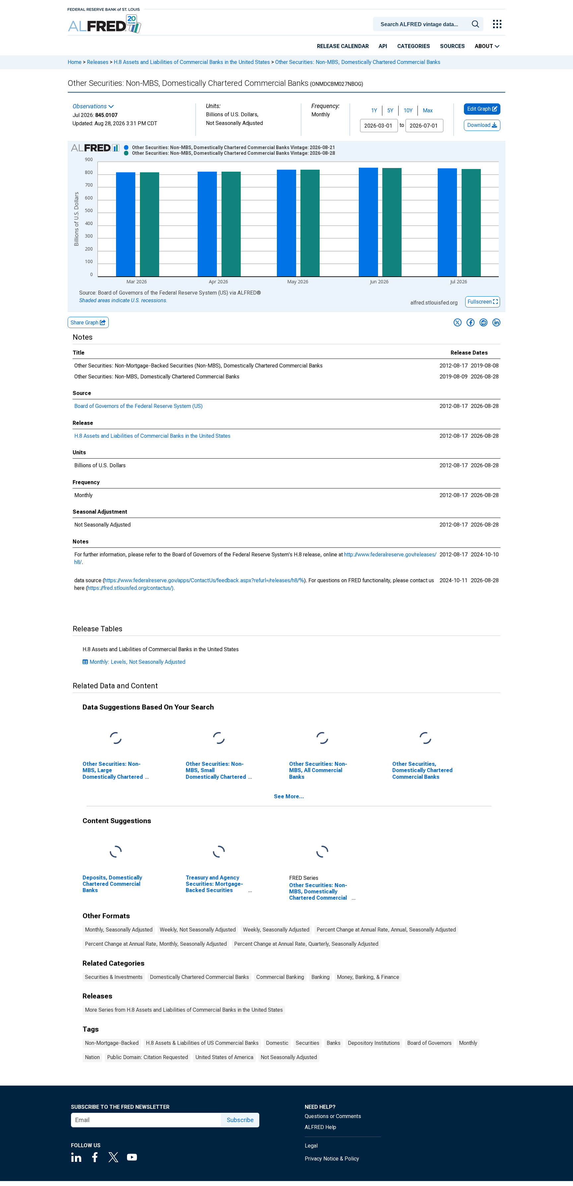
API (383, 46)
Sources (452, 46)
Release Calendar (343, 46)
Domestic (277, 1043)
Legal (311, 1146)
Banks (334, 1043)
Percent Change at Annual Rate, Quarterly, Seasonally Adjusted (306, 944)
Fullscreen (480, 302)
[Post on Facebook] (471, 322)
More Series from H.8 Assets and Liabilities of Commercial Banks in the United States (184, 1010)
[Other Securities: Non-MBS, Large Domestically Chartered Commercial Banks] (116, 738)
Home (75, 62)
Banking (320, 977)
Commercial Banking (280, 977)
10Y (408, 110)
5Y (390, 110)
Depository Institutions (374, 1043)
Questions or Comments (333, 1116)
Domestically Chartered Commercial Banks (199, 977)
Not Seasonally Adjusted (289, 1057)
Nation (92, 1057)
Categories (413, 46)
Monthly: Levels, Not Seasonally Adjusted (137, 662)
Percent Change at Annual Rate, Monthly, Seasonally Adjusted (156, 944)
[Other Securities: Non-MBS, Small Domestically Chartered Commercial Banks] (219, 738)
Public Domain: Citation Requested (147, 1057)
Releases (97, 62)
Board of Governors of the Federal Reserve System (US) (138, 406)
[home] (105, 24)
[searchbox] (429, 24)
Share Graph (85, 322)
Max (428, 110)
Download (479, 125)
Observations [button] (90, 106)
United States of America (224, 1057)
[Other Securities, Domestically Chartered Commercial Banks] (425, 738)
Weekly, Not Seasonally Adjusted (198, 930)
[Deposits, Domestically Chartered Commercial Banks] (116, 852)
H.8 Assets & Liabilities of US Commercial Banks (202, 1043)
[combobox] (429, 23)
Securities (307, 1043)
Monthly (468, 1043)
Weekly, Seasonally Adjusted (276, 930)
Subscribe (240, 1119)
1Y (374, 110)
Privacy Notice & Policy (332, 1159)
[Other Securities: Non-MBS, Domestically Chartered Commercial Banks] (322, 852)
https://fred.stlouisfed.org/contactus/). (131, 588)
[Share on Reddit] (483, 322)
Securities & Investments (114, 977)
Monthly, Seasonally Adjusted (119, 930)
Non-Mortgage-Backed (112, 1043)
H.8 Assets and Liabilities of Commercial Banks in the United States (192, 62)
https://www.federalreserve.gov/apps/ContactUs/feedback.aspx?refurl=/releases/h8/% (204, 580)
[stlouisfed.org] (104, 9)
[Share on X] (458, 322)
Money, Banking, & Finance (368, 977)
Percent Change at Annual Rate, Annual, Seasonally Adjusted (386, 930)
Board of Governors (429, 1043)
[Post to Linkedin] (496, 322)
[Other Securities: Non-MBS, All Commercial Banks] (322, 738)
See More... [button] (289, 796)
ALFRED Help (320, 1127)
